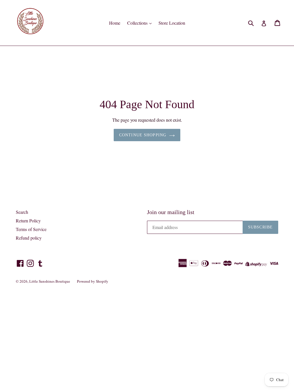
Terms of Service (31, 229)
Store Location (171, 23)
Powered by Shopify (92, 281)
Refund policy (29, 238)
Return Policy (28, 221)
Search (22, 212)
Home (114, 23)
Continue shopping (142, 135)
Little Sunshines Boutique (49, 281)
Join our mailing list (170, 212)
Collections (138, 23)
